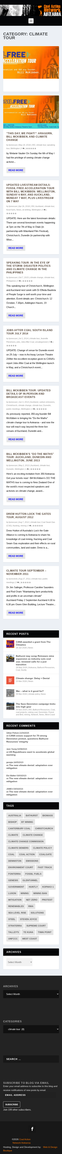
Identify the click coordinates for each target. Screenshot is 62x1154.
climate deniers (18, 848)
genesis (13, 880)
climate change (36, 277)
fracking (16, 526)
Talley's (13, 932)
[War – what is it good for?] (10, 693)
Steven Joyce (28, 919)
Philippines (11, 281)
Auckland (39, 206)
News (18, 210)
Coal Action (27, 854)
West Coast (50, 715)
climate (13, 835)
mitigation (14, 900)
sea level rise (17, 912)
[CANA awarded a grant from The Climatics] (10, 644)
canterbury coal (19, 828)
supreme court (36, 925)
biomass (47, 815)
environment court (20, 867)
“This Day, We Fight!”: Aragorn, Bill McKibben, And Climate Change (29, 136)
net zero (31, 900)
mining (23, 526)
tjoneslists (13, 579)
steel (11, 919)
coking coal (33, 712)
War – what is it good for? (30, 691)
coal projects (21, 712)
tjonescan (13, 145)
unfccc (13, 938)
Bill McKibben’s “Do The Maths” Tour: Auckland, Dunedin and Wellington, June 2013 (30, 457)
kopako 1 (48, 887)
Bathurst (32, 815)
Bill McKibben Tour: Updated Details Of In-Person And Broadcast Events (28, 393)
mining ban (40, 893)
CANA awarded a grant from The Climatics (33, 643)
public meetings (13, 409)
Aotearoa (32, 667)
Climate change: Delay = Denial (33, 678)
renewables (16, 906)
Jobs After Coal (27, 342)
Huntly (24, 670)
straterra (15, 925)
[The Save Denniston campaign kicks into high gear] (10, 706)
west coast (29, 938)
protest (47, 900)
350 (33, 145)
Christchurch (11, 405)
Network (34, 715)
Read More (15, 170)
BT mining (27, 822)
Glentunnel (30, 880)
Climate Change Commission (26, 841)
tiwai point (45, 932)
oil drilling (26, 210)
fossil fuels (10, 210)
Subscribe (11, 1104)
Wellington (15, 148)
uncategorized (41, 342)
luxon (12, 893)
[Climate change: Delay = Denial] (10, 680)
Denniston (43, 712)
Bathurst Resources (45, 667)
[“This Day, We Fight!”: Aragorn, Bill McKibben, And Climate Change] (31, 112)
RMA (30, 906)
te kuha (28, 932)
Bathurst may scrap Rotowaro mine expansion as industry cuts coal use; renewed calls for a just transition (35, 660)
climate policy (34, 694)
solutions (37, 912)
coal (11, 854)
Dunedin (47, 405)
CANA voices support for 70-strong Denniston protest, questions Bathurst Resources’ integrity (27, 738)
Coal (18, 670)
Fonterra (14, 874)
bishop (12, 822)
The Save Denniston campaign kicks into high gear (35, 705)
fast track (45, 867)
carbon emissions (47, 402)
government (16, 887)
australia (14, 815)
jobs (18, 342)
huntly (33, 887)
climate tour (41, 145)
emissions (32, 861)
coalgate (45, 854)
